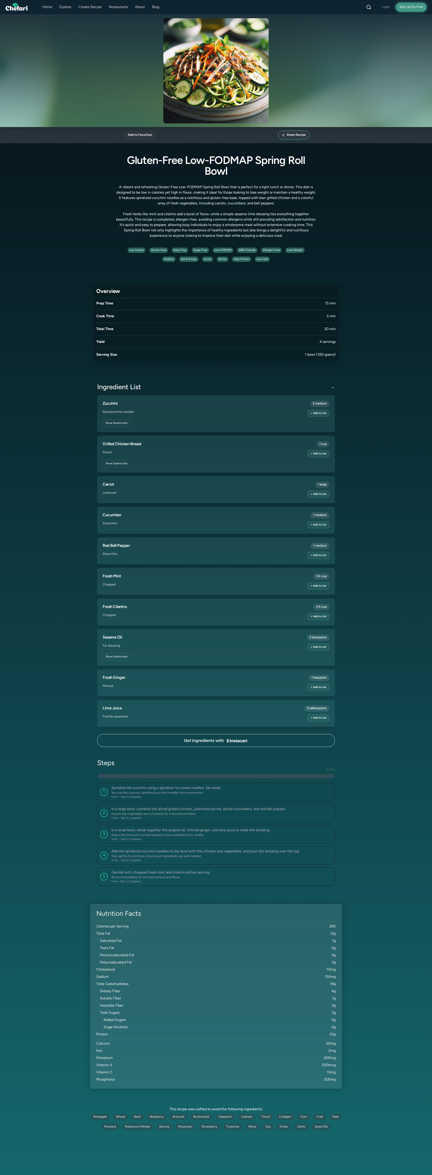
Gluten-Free (158, 250)
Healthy (169, 259)
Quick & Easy (189, 259)
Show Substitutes (117, 423)
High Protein (241, 259)
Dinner (222, 259)
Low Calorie (136, 250)
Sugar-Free (200, 250)
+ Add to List (318, 413)
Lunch (207, 259)
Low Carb (262, 259)
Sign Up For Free (411, 7)
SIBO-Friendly (247, 250)
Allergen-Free (271, 250)
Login (386, 7)
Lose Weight (295, 250)
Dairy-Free (179, 250)
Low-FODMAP (223, 250)
